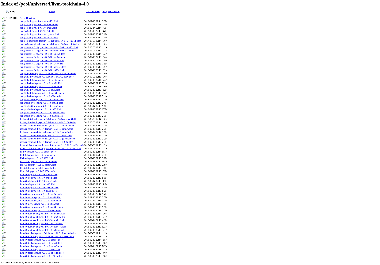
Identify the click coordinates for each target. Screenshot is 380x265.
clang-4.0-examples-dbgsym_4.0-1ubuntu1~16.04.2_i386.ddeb (49, 44)
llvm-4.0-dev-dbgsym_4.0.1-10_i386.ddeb (39, 204)
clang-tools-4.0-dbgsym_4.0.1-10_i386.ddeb (40, 109)
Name (52, 11)
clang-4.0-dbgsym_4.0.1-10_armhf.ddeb (38, 28)
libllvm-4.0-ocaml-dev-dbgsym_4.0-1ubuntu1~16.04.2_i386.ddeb (50, 148)
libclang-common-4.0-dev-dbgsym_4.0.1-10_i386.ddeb (46, 135)
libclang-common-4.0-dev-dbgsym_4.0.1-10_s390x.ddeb (46, 142)
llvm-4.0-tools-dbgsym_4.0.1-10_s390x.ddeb (41, 256)
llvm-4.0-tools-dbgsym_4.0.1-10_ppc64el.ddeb (42, 253)
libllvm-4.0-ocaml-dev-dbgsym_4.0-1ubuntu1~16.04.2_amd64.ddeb (52, 145)
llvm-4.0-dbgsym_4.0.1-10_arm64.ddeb (38, 178)
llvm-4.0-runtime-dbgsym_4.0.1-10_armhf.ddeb (42, 220)
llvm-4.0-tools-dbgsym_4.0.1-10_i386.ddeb (40, 249)
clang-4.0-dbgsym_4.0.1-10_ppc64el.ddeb (39, 34)
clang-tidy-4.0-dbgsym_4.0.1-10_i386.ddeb (40, 89)
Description (113, 11)
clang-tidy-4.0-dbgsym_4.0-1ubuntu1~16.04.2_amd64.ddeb (48, 73)
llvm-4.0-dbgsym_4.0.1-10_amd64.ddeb (38, 174)
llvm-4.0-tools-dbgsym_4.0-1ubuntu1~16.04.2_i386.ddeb (47, 236)
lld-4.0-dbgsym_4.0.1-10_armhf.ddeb (37, 155)
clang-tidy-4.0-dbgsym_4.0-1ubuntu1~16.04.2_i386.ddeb (47, 76)
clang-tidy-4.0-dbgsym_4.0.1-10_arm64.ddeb (41, 83)
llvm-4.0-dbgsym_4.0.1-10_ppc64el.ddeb (39, 187)
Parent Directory (27, 18)
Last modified (93, 11)
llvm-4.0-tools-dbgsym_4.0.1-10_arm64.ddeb (41, 243)
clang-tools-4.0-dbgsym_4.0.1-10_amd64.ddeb (42, 99)
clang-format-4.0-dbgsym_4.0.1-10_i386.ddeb (41, 63)
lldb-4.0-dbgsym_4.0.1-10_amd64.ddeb (38, 161)
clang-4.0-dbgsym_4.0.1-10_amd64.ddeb (39, 21)
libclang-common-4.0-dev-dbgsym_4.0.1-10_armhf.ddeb (46, 132)
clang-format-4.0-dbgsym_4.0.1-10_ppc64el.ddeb (43, 67)
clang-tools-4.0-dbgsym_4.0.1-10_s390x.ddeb (41, 116)
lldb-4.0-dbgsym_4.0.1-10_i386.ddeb (37, 171)
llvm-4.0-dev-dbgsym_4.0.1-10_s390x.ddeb (40, 210)
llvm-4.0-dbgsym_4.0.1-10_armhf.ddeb (38, 181)
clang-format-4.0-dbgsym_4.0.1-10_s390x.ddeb (42, 70)
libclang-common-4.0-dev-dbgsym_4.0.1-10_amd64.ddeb (47, 125)
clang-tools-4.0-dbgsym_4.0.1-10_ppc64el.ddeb (42, 112)
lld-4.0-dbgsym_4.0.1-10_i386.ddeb (36, 158)
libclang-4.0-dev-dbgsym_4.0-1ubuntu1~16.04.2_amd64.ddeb (49, 119)
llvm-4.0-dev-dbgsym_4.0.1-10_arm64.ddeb (40, 197)
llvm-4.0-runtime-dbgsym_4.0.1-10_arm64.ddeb (42, 217)
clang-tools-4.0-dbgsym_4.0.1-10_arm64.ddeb (41, 103)
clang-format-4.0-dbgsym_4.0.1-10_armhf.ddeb (42, 60)
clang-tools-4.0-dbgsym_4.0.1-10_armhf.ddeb (41, 106)
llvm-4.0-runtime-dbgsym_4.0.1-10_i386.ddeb (41, 223)
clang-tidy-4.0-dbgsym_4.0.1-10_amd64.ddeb (41, 80)
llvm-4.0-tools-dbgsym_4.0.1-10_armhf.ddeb (41, 246)
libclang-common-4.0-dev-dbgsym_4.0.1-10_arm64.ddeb (46, 129)
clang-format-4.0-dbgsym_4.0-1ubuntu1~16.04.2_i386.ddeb (48, 50)
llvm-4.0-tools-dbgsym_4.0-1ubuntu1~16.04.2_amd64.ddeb (48, 233)
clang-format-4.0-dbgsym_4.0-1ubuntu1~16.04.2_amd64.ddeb (49, 47)
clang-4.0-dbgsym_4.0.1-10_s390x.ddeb (39, 37)
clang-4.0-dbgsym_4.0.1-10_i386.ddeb (38, 31)
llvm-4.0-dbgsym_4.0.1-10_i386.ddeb (37, 184)
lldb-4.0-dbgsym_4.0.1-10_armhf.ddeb (38, 168)
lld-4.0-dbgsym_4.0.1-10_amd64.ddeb (38, 151)
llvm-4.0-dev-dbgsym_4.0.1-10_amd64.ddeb (41, 194)
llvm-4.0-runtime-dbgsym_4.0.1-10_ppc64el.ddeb (43, 226)
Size (105, 11)
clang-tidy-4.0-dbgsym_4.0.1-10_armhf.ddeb (41, 86)
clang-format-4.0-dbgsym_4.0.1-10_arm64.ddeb (42, 57)
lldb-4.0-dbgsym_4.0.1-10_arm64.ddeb (38, 164)
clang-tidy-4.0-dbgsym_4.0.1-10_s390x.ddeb (41, 96)
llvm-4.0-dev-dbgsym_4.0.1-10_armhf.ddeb (40, 200)
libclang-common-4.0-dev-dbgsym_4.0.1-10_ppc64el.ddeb (47, 138)
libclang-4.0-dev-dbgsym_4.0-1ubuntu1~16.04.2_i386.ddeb (48, 122)
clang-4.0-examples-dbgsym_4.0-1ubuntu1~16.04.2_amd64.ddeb (50, 41)
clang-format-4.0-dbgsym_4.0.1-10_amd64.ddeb (42, 54)
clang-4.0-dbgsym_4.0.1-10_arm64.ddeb (39, 24)
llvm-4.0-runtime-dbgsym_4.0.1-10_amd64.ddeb (42, 213)
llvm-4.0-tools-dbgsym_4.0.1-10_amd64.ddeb (41, 239)
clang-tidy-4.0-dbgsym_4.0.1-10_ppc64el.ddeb (42, 93)
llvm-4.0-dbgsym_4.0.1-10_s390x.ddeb (38, 191)
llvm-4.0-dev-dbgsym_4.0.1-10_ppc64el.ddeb (41, 207)
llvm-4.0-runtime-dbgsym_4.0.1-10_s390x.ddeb (42, 230)
